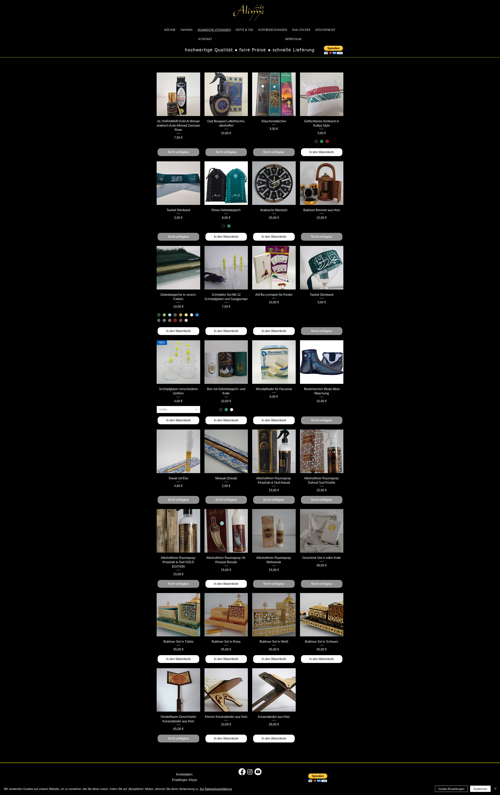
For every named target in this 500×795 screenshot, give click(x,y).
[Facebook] (242, 771)
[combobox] (178, 409)
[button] (333, 50)
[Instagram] (250, 771)
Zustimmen (480, 789)
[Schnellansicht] (178, 94)
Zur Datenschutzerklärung (216, 789)
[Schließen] (495, 789)
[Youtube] (258, 771)
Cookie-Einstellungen (451, 789)
